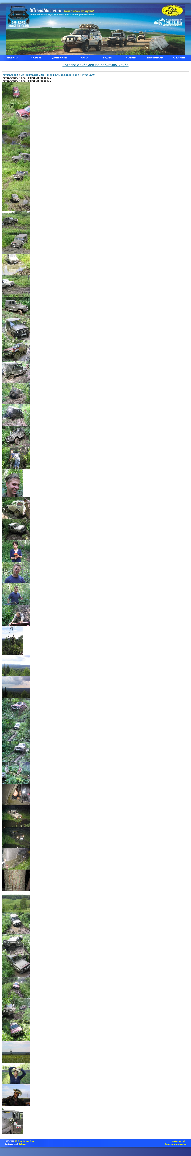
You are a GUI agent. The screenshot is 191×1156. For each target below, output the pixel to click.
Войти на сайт (179, 1141)
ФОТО (84, 57)
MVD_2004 (88, 74)
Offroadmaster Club (32, 74)
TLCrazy (22, 1144)
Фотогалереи (10, 74)
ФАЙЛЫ (131, 57)
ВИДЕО (107, 57)
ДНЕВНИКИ (59, 57)
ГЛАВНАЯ (12, 57)
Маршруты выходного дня (63, 74)
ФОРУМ (36, 57)
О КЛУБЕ (179, 57)
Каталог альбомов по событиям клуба (95, 65)
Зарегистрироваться (175, 1144)
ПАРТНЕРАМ (155, 57)
